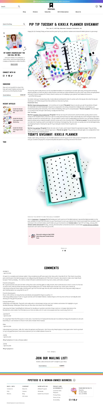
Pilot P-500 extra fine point (40, 105)
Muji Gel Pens (36, 128)
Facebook (43, 219)
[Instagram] (4, 76)
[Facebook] (6, 76)
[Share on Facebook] (62, 250)
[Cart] (100, 6)
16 (51, 352)
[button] (24, 12)
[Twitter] (9, 76)
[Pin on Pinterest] (65, 250)
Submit (62, 365)
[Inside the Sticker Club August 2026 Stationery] (7, 120)
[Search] (19, 6)
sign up (22, 95)
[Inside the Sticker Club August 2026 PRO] (7, 130)
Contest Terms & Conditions (90, 224)
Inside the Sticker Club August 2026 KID (18, 110)
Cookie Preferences (19, 403)
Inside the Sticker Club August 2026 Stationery (18, 120)
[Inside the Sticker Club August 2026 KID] (7, 111)
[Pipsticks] (51, 6)
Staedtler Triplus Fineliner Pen (41, 115)
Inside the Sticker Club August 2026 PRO (18, 129)
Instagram (35, 219)
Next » (54, 352)
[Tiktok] (12, 76)
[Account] (97, 6)
